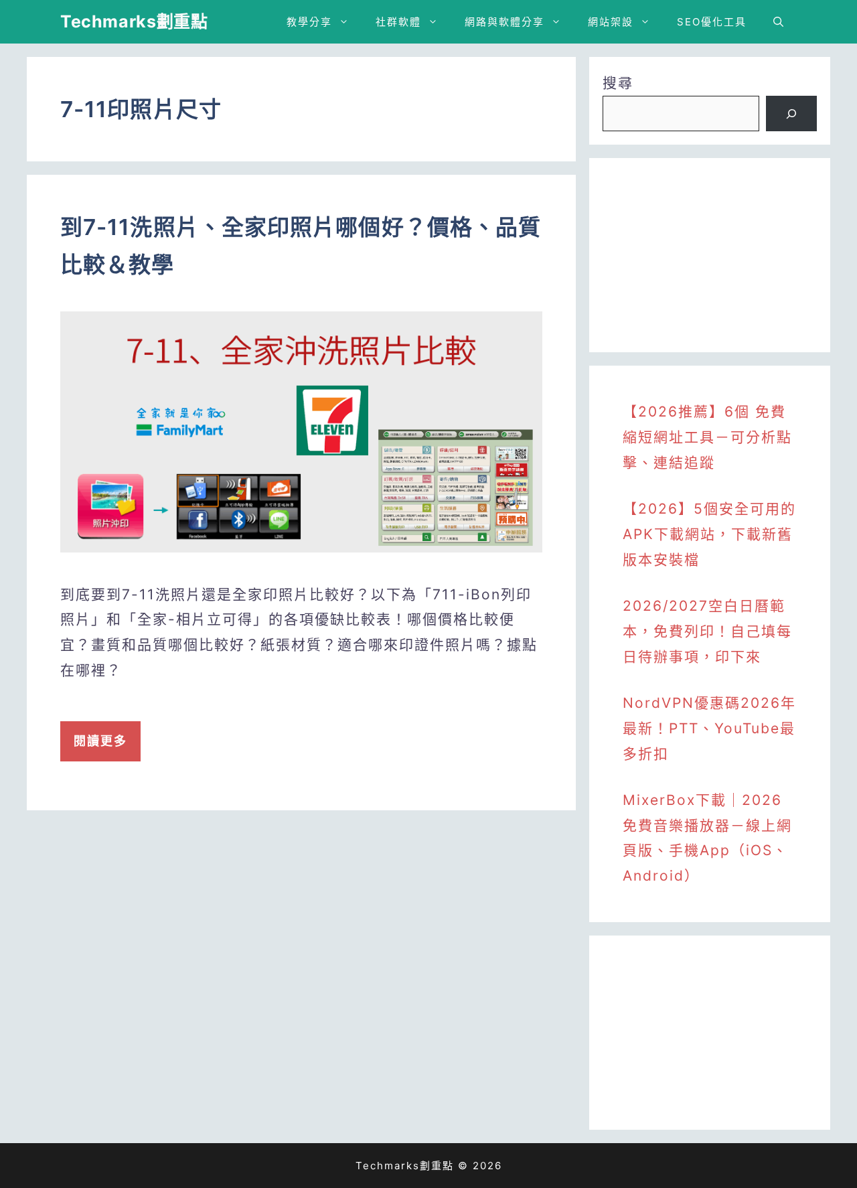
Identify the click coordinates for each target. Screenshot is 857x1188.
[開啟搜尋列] (778, 22)
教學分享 (309, 21)
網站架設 (610, 21)
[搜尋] (791, 114)
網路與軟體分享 (504, 21)
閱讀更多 (100, 741)
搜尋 (618, 82)
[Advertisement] (710, 255)
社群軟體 (398, 21)
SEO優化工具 (712, 21)
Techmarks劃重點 (134, 21)
